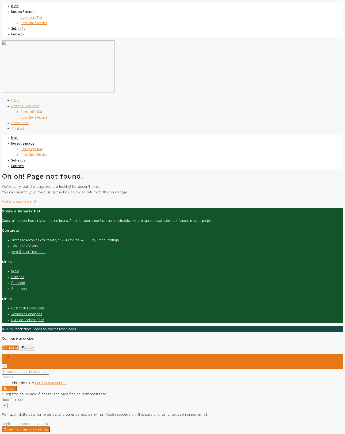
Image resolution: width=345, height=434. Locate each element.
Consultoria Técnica (34, 23)
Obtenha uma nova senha (26, 429)
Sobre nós (18, 29)
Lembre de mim (21, 383)
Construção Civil (31, 17)
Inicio (15, 6)
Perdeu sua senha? (51, 383)
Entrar (9, 388)
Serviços (17, 277)
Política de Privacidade (28, 308)
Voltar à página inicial (19, 201)
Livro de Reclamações (27, 320)
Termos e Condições (26, 314)
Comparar (10, 348)
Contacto (17, 34)
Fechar (27, 348)
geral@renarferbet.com (28, 252)
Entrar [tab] (16, 357)
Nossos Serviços (22, 12)
